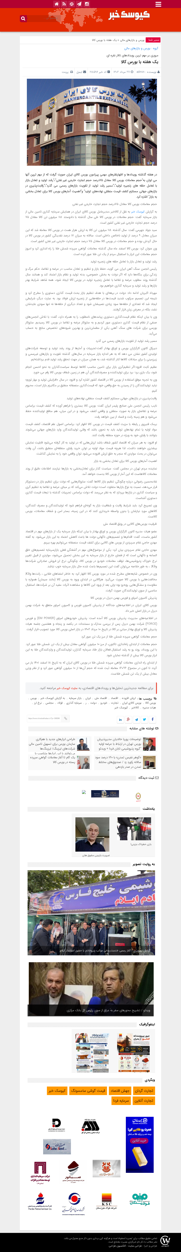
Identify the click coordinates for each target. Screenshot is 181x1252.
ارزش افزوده (129, 698)
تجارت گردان (144, 1091)
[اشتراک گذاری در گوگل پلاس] (128, 720)
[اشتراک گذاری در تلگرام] (136, 720)
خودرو (103, 703)
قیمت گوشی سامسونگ (88, 1091)
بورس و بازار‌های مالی (132, 40)
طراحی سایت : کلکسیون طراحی (125, 1246)
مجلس (49, 703)
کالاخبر (135, 707)
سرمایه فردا (121, 1101)
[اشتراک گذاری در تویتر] (144, 720)
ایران (88, 698)
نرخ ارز (38, 703)
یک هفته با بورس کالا (139, 62)
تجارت (114, 703)
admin (140, 72)
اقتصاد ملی (101, 698)
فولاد (60, 703)
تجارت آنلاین (144, 1101)
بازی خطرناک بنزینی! (141, 844)
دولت (93, 703)
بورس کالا (150, 703)
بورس (33, 698)
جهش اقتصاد (120, 1091)
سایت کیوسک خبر (67, 688)
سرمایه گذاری (74, 703)
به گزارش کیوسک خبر (53, 698)
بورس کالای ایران (131, 703)
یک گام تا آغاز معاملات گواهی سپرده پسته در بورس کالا (52, 760)
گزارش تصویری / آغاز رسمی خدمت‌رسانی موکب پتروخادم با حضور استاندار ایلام (105, 950)
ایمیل (79, 72)
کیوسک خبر (137, 211)
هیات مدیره (149, 707)
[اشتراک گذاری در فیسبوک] (152, 720)
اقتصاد (114, 698)
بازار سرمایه (75, 698)
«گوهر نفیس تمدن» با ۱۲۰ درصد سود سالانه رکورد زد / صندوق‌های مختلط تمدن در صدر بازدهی (118, 762)
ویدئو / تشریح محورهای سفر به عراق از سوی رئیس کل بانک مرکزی (108, 1010)
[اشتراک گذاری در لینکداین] (120, 720)
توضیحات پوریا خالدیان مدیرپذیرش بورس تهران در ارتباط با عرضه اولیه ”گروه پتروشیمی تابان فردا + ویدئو (119, 744)
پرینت (66, 72)
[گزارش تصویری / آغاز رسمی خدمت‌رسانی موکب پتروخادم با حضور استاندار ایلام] (91, 912)
